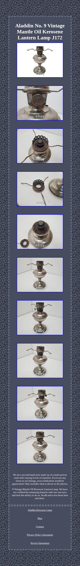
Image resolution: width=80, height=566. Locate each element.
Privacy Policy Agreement (40, 534)
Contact (40, 526)
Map (40, 518)
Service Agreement (40, 543)
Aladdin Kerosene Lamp (40, 510)
